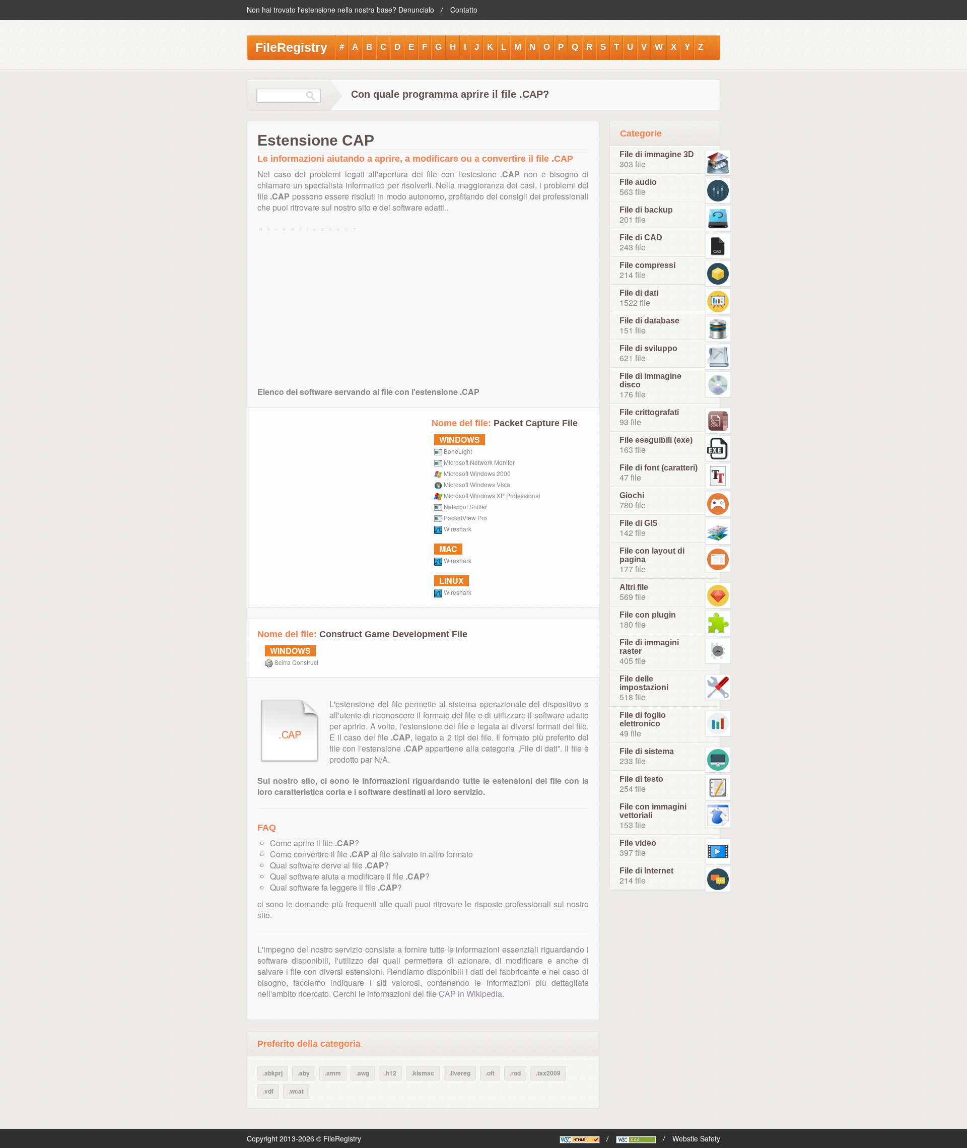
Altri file (633, 587)
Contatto (463, 10)
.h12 (390, 1072)
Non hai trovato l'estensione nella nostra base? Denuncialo (340, 10)
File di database (649, 320)
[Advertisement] (423, 304)
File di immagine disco (650, 380)
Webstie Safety (696, 1138)
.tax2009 (548, 1072)
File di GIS (638, 523)
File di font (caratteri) (658, 467)
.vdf (268, 1091)
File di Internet (646, 870)
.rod (515, 1072)
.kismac (422, 1072)
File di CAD (640, 237)
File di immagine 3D (656, 154)
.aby (304, 1072)
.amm (333, 1072)
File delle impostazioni (643, 683)
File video (637, 843)
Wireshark (457, 528)
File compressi (647, 265)
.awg (362, 1072)
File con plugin (647, 615)
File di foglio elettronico (642, 719)
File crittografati (649, 412)
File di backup (646, 210)
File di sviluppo (648, 348)
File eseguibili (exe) (656, 440)
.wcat (296, 1091)
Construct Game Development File (393, 634)
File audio (638, 182)
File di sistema (646, 751)
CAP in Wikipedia (470, 993)
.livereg (459, 1072)
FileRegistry (291, 47)
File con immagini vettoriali (652, 811)
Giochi (631, 495)
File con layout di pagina (651, 555)
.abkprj (273, 1072)
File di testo (641, 779)
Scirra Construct (296, 662)
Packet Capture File (536, 423)
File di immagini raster (649, 646)
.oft (490, 1072)
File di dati (638, 293)
